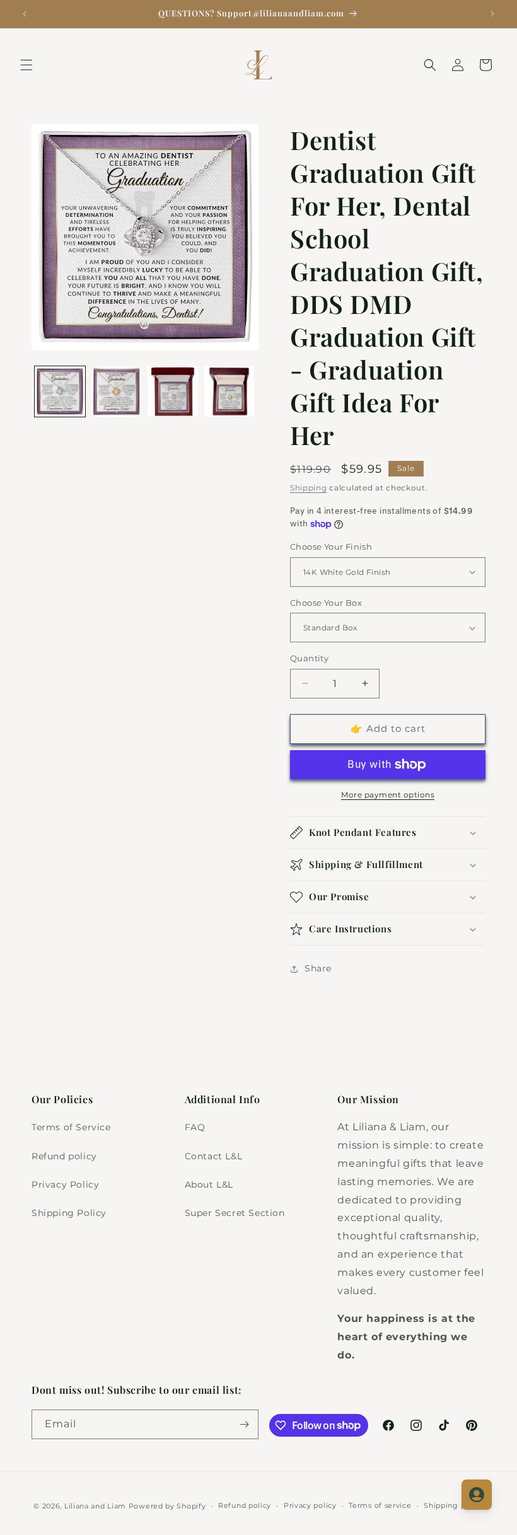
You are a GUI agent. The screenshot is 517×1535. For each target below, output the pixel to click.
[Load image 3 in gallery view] (173, 391)
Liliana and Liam (95, 1506)
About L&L (209, 1184)
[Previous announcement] (24, 14)
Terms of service (380, 1505)
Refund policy (64, 1156)
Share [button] (318, 968)
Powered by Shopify (167, 1506)
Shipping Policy (69, 1213)
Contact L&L (214, 1156)
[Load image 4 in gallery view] (229, 391)
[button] (26, 65)
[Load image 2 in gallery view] (116, 391)
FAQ (195, 1127)
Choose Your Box (326, 603)
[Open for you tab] (477, 1495)
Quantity (309, 658)
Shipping (308, 487)
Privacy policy (310, 1505)
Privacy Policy (65, 1184)
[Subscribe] (244, 1424)
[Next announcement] (492, 14)
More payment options (387, 794)
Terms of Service (71, 1127)
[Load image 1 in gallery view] (60, 391)
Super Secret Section (235, 1213)
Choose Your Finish (331, 547)
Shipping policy (454, 1505)
